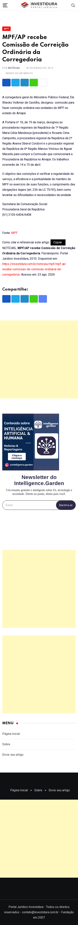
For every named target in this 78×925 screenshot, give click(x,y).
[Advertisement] (39, 359)
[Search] (73, 5)
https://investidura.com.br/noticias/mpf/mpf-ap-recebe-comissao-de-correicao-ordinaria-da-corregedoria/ (34, 269)
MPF (14, 233)
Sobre (6, 744)
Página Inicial (11, 734)
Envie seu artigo (12, 754)
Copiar (58, 242)
